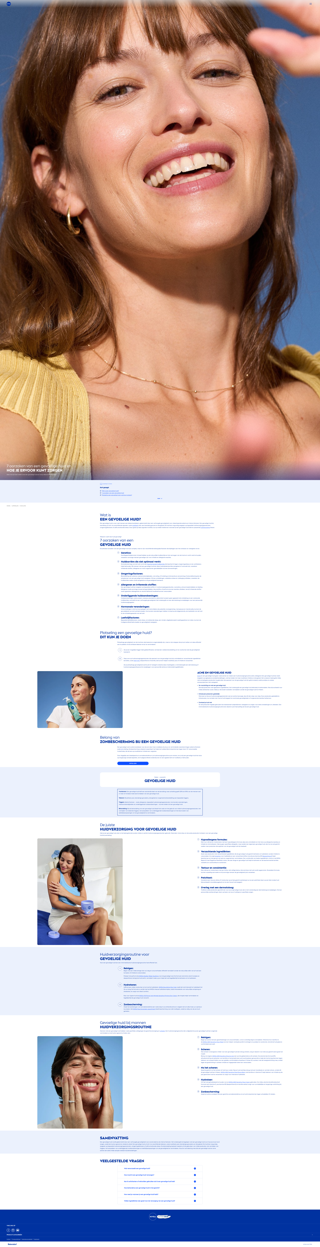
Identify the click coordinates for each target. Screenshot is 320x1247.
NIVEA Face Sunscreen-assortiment (144, 1009)
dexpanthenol (267, 856)
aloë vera (137, 660)
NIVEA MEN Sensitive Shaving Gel (223, 1056)
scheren (162, 1031)
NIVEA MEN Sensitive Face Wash (213, 1042)
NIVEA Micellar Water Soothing (149, 976)
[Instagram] (13, 1230)
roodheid (135, 525)
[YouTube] (17, 1230)
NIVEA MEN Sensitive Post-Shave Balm (233, 1072)
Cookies (8, 1239)
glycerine (218, 856)
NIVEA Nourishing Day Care (167, 987)
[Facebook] (8, 1230)
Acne (198, 676)
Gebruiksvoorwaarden (27, 1239)
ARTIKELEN (15, 506)
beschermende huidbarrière (156, 564)
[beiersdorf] (12, 1244)
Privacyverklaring (16, 1239)
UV (122, 749)
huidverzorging (205, 527)
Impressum (36, 1239)
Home (8, 506)
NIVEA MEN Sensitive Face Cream (239, 1082)
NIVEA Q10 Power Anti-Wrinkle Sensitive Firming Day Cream (158, 995)
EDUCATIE (23, 506)
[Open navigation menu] (310, 4)
